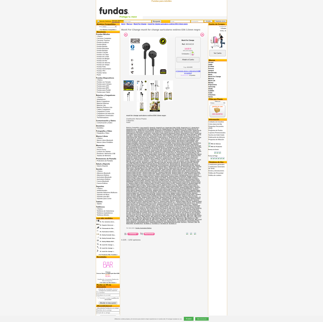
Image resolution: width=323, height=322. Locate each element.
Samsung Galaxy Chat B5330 (177, 176)
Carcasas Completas (104, 38)
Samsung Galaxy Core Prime (150, 179)
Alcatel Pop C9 (168, 131)
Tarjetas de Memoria (104, 156)
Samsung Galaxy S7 (139, 198)
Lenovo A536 (175, 159)
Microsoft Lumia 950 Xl (139, 163)
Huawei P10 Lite (185, 155)
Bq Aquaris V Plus (196, 147)
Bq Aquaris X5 (156, 148)
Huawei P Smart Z (166, 155)
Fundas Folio (101, 67)
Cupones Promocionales (216, 133)
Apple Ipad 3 (155, 133)
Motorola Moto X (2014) (175, 166)
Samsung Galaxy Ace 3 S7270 (169, 174)
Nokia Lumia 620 (156, 169)
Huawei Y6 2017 (138, 158)
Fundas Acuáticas (103, 42)
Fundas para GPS (103, 86)
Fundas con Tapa (103, 54)
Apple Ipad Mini (157, 134)
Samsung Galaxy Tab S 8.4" (165, 204)
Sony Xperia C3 (131, 208)
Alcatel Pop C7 (159, 131)
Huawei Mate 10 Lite (193, 152)
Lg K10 (139, 161)
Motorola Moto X (163, 166)
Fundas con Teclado (104, 82)
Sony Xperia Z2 (146, 213)
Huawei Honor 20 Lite (190, 151)
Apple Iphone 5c (163, 137)
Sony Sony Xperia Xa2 (175, 206)
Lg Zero (187, 161)
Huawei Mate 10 (181, 152)
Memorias (100, 145)
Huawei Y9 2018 (166, 159)
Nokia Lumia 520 (135, 169)
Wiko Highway (146, 216)
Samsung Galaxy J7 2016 (153, 184)
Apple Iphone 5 (152, 137)
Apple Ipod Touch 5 (158, 140)
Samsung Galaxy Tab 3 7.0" (151, 201)
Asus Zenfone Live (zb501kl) (164, 144)
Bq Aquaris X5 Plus (166, 148)
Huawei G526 (167, 149)
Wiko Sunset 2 (164, 219)
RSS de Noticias (215, 144)
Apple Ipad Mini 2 (168, 134)
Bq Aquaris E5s (189, 145)
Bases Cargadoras (103, 101)
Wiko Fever (190, 215)
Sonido (99, 169)
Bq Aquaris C (141, 145)
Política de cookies (214, 175)
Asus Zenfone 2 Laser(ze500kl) (186, 140)
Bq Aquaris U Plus (184, 147)
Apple (210, 64)
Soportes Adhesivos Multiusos (107, 192)
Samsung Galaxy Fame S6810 (135, 180)
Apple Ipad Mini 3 (192, 134)
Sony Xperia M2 (180, 209)
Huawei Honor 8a (147, 152)
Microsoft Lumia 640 (160, 162)
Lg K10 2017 (145, 161)
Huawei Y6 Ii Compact (168, 158)
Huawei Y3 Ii (186, 156)
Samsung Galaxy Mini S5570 (174, 186)
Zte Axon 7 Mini (192, 222)
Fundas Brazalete (103, 48)
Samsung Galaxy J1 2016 (136, 183)
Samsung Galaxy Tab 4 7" (167, 201)
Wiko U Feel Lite (189, 219)
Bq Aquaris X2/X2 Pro (144, 148)
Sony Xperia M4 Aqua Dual (148, 211)
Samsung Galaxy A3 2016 (134, 172)
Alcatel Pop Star (178, 131)
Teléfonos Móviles (103, 215)
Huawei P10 (175, 155)
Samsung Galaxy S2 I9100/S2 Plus (180, 193)
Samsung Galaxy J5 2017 (137, 184)
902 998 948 (116, 22)
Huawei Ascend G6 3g (179, 148)
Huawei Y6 (129, 158)
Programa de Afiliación (216, 139)
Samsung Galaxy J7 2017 (169, 184)
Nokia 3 (150, 168)
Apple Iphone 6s (131, 138)
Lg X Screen (180, 161)
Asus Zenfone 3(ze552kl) (145, 142)
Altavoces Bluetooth (103, 173)
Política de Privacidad (215, 173)
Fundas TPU (101, 71)
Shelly (210, 89)
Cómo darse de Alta (215, 124)
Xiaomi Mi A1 (141, 220)
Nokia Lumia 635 (188, 169)
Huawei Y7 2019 (155, 159)
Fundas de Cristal (103, 57)
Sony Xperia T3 (183, 211)
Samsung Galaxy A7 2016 (179, 173)
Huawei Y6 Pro (180, 158)
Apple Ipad (195, 131)
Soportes (100, 186)
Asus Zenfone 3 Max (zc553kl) (185, 141)
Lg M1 (174, 161)
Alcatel (210, 62)
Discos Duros (101, 149)
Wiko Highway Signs (168, 216)
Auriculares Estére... (107, 231)
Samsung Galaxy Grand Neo (142, 181)
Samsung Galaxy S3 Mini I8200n (165, 194)
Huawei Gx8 (179, 151)
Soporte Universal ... (107, 225)
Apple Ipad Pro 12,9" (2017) (158, 136)
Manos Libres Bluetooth (105, 140)
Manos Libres (102, 136)
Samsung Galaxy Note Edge (143, 190)
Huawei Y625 (130, 159)
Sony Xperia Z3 (156, 213)
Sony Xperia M (171, 209)
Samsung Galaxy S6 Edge (180, 197)
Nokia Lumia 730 (134, 170)
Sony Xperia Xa (176, 212)
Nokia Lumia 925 (155, 170)
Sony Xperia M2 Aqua (192, 209)
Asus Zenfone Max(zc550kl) (181, 144)
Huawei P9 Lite (167, 156)
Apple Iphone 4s (143, 137)
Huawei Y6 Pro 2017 (191, 158)
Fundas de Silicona (103, 63)
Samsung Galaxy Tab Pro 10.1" (166, 202)
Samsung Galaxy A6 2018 (163, 173)
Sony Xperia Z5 (130, 215)
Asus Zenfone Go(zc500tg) (147, 144)
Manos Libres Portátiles (105, 142)
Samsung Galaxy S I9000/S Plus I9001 (188, 191)
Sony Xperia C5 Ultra (165, 208)
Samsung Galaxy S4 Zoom (189, 195)
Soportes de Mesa (103, 194)
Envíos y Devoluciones (216, 171)
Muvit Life (211, 81)
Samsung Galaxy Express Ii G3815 (189, 179)
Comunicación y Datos (106, 121)
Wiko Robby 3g (146, 219)
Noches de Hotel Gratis (216, 135)
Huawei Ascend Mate (132, 149)
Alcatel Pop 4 (176, 130)
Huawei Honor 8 (137, 152)
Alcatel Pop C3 (140, 131)
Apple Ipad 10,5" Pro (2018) (134, 133)
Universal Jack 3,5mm (173, 215)
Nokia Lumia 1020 (174, 168)
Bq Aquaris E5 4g (179, 145)
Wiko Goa (138, 216)
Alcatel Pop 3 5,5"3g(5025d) (146, 130)
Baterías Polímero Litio (104, 107)
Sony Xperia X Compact (164, 212)
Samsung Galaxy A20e (178, 170)
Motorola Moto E (152, 163)
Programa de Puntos (215, 130)
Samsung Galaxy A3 (192, 170)
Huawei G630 (184, 149)
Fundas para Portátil (104, 90)
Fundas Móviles (103, 34)
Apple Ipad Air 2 (147, 134)
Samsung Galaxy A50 (148, 173)
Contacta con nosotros (216, 122)
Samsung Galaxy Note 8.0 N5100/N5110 (180, 188)
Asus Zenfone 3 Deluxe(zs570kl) (148, 141)
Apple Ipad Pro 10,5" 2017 (141, 136)
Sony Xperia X (152, 212)
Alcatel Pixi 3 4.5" (131, 129)
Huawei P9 (159, 156)
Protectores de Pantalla (106, 159)
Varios (210, 97)
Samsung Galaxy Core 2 (194, 176)
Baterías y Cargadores (105, 95)
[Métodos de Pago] (218, 159)
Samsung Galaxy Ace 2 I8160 (151, 174)
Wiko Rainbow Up (189, 218)
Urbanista (211, 95)
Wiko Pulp (139, 218)
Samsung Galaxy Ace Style (146, 176)
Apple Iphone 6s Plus (143, 138)
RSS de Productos (216, 146)
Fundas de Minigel (103, 59)
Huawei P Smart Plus (138, 155)
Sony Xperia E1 (176, 208)
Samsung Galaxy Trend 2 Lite (150, 205)
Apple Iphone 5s (173, 137)
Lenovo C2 (192, 159)
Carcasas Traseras (103, 40)
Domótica (100, 126)
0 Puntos (223, 28)
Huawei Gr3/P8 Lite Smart (146, 151)
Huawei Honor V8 (171, 152)
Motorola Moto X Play (189, 166)
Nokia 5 (156, 168)
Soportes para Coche (104, 198)
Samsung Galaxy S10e (163, 193)
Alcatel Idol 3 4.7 (186, 127)
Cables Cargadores (103, 109)
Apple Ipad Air (138, 134)
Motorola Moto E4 (175, 163)
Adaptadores (101, 99)
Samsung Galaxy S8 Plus (182, 198)
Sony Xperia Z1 (136, 213)
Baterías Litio (101, 105)
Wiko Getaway (130, 216)
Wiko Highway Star (180, 216)
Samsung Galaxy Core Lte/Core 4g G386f (179, 177)
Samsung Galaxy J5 (182, 183)
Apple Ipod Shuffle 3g (189, 138)
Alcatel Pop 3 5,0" (131, 130)
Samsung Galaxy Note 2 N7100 (169, 187)
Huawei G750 (134, 151)
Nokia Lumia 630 (177, 169)
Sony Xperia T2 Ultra (172, 211)
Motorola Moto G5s (151, 166)
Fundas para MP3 (103, 88)
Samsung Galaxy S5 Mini (133, 197)
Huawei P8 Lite (137, 156)
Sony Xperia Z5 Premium (159, 215)
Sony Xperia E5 (141, 209)
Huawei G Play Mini (156, 149)
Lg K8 (170, 161)
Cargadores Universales (105, 115)
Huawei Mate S (162, 154)
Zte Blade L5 (156, 223)
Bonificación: (188, 75)
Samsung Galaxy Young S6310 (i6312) (156, 206)
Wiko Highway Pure (156, 216)
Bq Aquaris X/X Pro (132, 148)
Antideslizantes (102, 190)
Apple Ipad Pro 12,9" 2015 (175, 136)
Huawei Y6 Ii (158, 158)
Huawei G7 (192, 149)
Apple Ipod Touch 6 (170, 140)
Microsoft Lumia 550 (148, 162)
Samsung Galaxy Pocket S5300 (147, 191)
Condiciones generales (216, 164)
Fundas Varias (102, 73)
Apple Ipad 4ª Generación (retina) (170, 133)
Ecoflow (211, 66)
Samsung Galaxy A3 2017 (150, 172)
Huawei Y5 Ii (194, 156)
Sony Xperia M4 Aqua (132, 211)
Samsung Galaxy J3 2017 (167, 183)
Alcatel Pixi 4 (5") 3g (156, 129)
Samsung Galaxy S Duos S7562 (167, 191)
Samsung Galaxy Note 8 (160, 188)
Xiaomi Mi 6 (133, 220)
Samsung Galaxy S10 (132, 193)
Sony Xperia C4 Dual (152, 208)
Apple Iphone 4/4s (131, 137)
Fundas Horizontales (104, 69)
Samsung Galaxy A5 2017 (134, 173)
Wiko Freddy (197, 215)
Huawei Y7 (146, 159)
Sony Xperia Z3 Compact (169, 213)
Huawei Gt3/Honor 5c (169, 151)
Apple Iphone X (165, 138)
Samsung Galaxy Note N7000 (161, 190)
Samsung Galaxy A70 (194, 173)
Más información (202, 319)
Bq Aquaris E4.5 (159, 145)
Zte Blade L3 (147, 223)
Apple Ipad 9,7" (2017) (187, 133)
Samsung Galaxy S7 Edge (153, 198)
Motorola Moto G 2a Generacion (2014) (137, 165)
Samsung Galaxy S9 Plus (136, 200)
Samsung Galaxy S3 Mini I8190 (146, 194)
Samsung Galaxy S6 (166, 197)
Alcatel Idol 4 (195, 127)
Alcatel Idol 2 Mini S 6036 (172, 127)
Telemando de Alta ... (107, 228)
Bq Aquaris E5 (169, 145)
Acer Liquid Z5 (144, 127)
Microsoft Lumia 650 (187, 162)
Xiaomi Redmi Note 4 (143, 222)
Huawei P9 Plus (177, 156)
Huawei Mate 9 (153, 154)
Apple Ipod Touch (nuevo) (143, 140)
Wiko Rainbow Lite (178, 218)
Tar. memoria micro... (107, 222)
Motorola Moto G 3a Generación (159, 165)
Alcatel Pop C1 (130, 131)
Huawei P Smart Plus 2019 (152, 155)
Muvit (210, 74)
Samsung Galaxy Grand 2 (177, 180)
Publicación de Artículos (216, 137)
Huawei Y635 (139, 159)
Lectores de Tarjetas (104, 151)
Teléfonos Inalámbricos (105, 213)
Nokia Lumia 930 (166, 170)
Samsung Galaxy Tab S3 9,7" (182, 204)
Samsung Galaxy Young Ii (137, 206)
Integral (211, 70)
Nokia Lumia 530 (146, 169)
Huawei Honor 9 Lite (159, 152)
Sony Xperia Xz (186, 212)
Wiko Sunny (155, 219)
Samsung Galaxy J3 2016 (151, 183)
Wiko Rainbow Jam (166, 218)
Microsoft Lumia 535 (135, 162)
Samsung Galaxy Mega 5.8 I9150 (187, 184)
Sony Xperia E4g (131, 209)
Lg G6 (134, 161)
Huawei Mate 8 (143, 154)
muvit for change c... (107, 245)
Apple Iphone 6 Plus (195, 137)
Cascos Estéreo (102, 183)
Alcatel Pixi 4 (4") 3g (143, 129)
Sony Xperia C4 (140, 208)
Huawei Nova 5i (180, 154)
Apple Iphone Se (155, 138)
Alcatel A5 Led (160, 127)
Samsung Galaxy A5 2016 (192, 172)
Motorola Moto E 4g (163, 163)
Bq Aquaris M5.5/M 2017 (158, 147)
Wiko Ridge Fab (137, 219)
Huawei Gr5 (158, 151)
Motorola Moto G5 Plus (138, 166)
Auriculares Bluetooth (104, 177)
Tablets (99, 202)
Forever (211, 68)
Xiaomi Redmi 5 (181, 220)
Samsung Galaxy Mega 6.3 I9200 (136, 186)
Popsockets (212, 85)
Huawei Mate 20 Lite (132, 154)
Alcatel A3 (152, 127)
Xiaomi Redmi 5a (131, 222)
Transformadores (103, 117)
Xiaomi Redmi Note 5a (156, 222)
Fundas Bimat (101, 44)
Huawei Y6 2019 (149, 158)
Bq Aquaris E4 (150, 145)
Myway (210, 83)
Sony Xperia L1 (151, 209)
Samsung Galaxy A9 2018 (134, 174)
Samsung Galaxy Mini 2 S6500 (156, 186)
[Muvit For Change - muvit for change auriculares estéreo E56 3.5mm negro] (148, 74)
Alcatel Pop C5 (149, 131)
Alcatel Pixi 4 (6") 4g (180, 129)
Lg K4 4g (160, 161)
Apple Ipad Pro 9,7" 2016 (191, 136)
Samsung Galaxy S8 (168, 198)
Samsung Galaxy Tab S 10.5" (147, 204)
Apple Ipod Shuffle (176, 138)
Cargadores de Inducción (105, 113)
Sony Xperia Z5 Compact (143, 215)
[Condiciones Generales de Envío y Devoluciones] (215, 153)
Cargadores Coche (103, 111)
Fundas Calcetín (102, 52)
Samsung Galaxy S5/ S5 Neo (150, 197)
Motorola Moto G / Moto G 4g (189, 163)
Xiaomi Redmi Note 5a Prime (172, 222)
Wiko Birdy (183, 215)
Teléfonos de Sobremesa (105, 211)
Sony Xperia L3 (161, 209)
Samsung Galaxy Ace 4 (186, 174)
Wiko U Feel (180, 219)
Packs (99, 75)
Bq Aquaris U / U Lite (173, 147)
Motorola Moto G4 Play (187, 165)
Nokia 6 (161, 168)
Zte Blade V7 (173, 223)
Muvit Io (211, 79)
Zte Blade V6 (164, 223)
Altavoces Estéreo (103, 175)
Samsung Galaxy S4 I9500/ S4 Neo (151, 195)
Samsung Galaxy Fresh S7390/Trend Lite (157, 180)
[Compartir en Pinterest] (195, 234)
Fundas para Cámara (104, 84)
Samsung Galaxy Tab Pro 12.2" (186, 202)
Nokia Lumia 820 (145, 170)
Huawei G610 (176, 149)
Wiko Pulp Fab (147, 218)
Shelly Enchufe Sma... (108, 235)
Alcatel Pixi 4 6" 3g (192, 129)
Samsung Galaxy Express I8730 (168, 179)
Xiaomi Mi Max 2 (150, 220)
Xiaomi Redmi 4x (172, 220)
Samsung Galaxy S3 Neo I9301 (185, 194)
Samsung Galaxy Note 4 (145, 188)
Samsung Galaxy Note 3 (187, 187)
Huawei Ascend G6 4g (193, 148)
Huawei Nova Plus (191, 154)
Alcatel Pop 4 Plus (186, 130)
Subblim (211, 91)
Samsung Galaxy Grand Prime (181, 181)
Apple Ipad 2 (147, 133)
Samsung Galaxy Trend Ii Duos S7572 (170, 205)
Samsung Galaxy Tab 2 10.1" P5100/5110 (156, 200)
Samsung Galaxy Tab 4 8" (183, 201)
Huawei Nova (171, 154)
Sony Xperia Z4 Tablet (193, 213)
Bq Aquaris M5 (146, 147)
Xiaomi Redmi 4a (161, 220)
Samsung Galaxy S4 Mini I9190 (171, 195)
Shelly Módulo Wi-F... (107, 241)
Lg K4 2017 (153, 161)
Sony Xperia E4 (196, 208)
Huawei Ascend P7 (144, 149)
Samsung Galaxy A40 (164, 172)
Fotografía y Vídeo (104, 131)
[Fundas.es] (119, 19)
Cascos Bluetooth (103, 181)
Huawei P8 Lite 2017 (149, 156)
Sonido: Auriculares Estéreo (143, 228)
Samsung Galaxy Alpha (161, 176)
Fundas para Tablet (103, 92)
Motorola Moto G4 (175, 165)
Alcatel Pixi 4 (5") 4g (168, 129)
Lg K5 (165, 161)
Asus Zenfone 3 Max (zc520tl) (167, 141)
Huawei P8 (129, 156)
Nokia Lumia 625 (167, 169)
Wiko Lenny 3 (132, 218)
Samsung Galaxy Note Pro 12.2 (180, 190)
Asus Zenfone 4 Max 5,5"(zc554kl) (182, 142)
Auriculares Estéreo (103, 179)
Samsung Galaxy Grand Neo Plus (161, 181)
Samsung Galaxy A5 (178, 172)
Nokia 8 (166, 168)
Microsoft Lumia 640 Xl (173, 162)
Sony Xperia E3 (186, 208)
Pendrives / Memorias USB (106, 153)
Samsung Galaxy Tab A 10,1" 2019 (146, 202)
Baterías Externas (103, 103)
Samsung (211, 87)
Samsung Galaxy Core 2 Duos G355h (137, 177)
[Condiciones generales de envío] (217, 117)
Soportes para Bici (103, 196)
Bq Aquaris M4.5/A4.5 (135, 147)
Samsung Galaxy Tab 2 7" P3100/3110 (181, 200)
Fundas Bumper (102, 50)
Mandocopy (212, 72)
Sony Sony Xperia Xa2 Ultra (191, 206)
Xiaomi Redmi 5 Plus (193, 220)
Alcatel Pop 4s (197, 130)
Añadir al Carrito (188, 60)
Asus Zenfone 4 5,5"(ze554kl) (162, 142)
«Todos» (100, 36)
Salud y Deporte (103, 164)
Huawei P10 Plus (195, 155)
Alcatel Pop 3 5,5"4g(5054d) (163, 130)
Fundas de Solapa (103, 65)
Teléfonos (100, 207)
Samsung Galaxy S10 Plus (147, 193)
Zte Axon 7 (184, 222)
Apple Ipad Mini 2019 (179, 134)
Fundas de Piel (102, 61)
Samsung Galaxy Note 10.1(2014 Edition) (147, 187)
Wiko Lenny (190, 216)
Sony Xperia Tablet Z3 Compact (138, 212)
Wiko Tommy (172, 219)
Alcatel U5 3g (188, 131)
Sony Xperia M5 (161, 211)
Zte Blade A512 (138, 223)
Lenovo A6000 (184, 159)
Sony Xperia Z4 (181, 213)
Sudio (210, 93)
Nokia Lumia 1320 (185, 168)
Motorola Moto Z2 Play (141, 168)
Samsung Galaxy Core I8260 (157, 177)
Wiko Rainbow (156, 218)
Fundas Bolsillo (102, 46)
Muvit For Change (214, 76)
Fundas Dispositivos (105, 78)
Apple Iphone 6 (183, 137)
